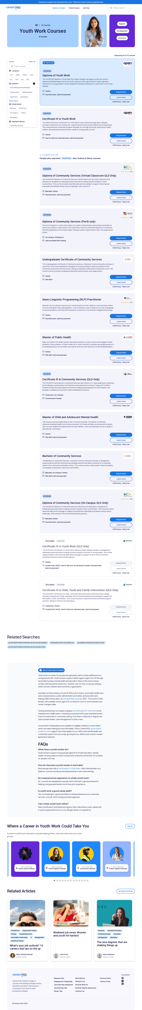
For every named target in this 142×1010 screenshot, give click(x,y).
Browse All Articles (126, 891)
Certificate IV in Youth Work (86, 711)
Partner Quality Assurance (85, 988)
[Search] (111, 8)
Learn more (124, 97)
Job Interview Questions (63, 985)
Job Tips (86, 8)
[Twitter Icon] (123, 981)
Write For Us (80, 981)
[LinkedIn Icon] (123, 984)
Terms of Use (105, 981)
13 (88, 880)
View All (130, 826)
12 (85, 880)
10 (79, 880)
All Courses (45, 25)
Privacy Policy (105, 978)
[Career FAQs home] (13, 8)
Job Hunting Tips (60, 988)
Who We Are (80, 978)
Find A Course (74, 8)
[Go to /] (36, 25)
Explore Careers (59, 8)
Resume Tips (59, 978)
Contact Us (79, 991)
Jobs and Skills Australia (72, 699)
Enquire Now (121, 92)
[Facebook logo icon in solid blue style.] (123, 978)
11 (82, 880)
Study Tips (58, 991)
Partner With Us (81, 985)
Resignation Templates (63, 981)
